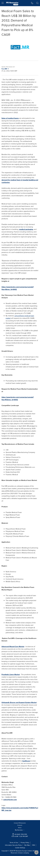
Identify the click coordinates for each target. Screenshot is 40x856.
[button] (20, 47)
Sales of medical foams (10, 118)
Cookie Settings (20, 848)
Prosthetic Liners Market (11, 674)
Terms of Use (14, 842)
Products (19, 825)
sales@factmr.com (10, 799)
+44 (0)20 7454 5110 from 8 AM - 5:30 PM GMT (20, 835)
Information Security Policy (13, 845)
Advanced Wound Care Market (13, 646)
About (19, 828)
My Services (19, 830)
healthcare (26, 761)
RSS (33, 845)
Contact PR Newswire (20, 823)
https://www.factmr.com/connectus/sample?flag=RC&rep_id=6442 (18, 398)
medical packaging (26, 229)
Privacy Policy (25, 842)
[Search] (37, 3)
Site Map (27, 845)
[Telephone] (32, 3)
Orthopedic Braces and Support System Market (19, 702)
